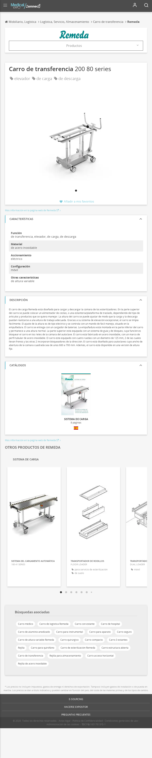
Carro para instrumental (69, 632)
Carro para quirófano (42, 647)
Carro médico (25, 624)
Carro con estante (85, 624)
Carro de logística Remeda (53, 624)
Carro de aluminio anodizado (34, 632)
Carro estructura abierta (115, 647)
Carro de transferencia (30, 655)
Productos (74, 45)
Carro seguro (124, 632)
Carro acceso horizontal (100, 655)
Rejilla (21, 647)
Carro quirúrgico (69, 639)
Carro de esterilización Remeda (78, 647)
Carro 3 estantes (118, 639)
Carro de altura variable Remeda (36, 639)
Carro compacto (94, 639)
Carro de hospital (110, 624)
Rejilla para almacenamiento (65, 655)
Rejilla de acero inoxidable (32, 663)
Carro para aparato (100, 632)
